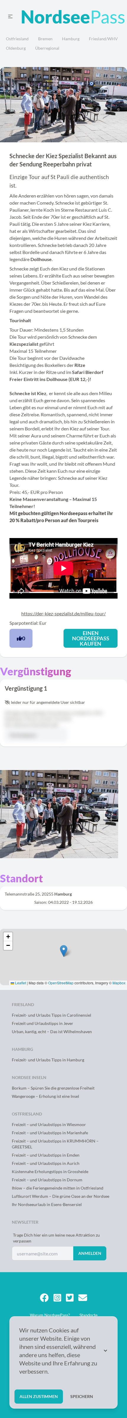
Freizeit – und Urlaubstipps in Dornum (47, 1179)
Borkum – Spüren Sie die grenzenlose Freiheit (53, 1087)
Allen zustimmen (38, 1396)
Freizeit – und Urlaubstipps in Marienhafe (50, 1132)
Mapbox (119, 982)
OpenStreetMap (61, 982)
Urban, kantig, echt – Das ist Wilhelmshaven (52, 1031)
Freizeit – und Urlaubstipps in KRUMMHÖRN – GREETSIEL (55, 1143)
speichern (81, 1396)
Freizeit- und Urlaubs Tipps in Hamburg (48, 1059)
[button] (63, 951)
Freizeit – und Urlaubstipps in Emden (45, 1155)
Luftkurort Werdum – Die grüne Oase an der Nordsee (60, 1196)
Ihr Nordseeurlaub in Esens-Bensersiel (47, 1204)
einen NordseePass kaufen (90, 638)
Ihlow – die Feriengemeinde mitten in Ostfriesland (57, 1187)
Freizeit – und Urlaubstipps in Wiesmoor (49, 1124)
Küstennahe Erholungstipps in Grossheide (50, 1171)
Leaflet (20, 982)
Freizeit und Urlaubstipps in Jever (42, 1023)
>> (110, 814)
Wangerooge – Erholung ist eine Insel (45, 1096)
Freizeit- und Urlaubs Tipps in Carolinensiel (51, 1015)
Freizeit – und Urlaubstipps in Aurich (45, 1163)
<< (16, 814)
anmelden (89, 1253)
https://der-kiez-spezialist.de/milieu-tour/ (63, 613)
